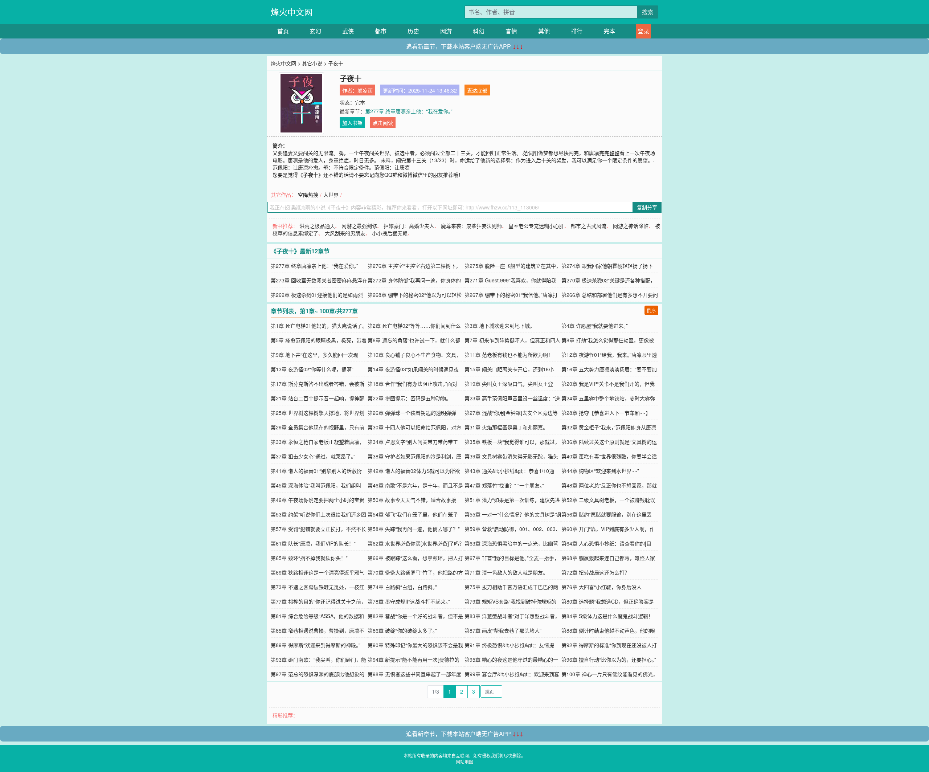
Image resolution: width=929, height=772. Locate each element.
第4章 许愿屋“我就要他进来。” (594, 325)
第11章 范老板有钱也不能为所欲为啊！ (508, 354)
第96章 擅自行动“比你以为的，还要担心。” (608, 659)
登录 (643, 31)
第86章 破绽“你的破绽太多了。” (402, 630)
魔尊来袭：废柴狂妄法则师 (471, 225)
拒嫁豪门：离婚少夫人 (409, 225)
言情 (511, 31)
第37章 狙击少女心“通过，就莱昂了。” (313, 456)
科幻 (478, 31)
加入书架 (352, 122)
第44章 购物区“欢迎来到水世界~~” (600, 470)
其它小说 (312, 63)
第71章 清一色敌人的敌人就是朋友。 (506, 572)
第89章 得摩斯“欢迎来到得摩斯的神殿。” (315, 645)
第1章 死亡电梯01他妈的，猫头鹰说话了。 (319, 325)
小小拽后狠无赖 (390, 233)
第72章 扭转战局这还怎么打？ (595, 572)
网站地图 (464, 762)
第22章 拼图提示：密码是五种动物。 (409, 398)
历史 (413, 31)
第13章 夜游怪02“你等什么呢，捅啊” (312, 369)
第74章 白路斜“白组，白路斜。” (402, 587)
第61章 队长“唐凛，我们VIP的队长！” (313, 543)
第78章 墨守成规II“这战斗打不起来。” (409, 601)
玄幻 (315, 31)
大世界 (331, 194)
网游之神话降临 (630, 225)
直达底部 (477, 90)
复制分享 (647, 207)
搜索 (648, 12)
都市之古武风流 (588, 225)
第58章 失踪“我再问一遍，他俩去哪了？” (414, 528)
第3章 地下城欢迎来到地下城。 (499, 325)
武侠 (348, 31)
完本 (609, 31)
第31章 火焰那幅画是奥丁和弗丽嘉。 (506, 427)
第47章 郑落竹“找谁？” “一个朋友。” (504, 485)
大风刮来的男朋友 (345, 233)
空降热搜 (308, 194)
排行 (576, 31)
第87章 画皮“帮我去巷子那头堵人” (502, 630)
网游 (446, 31)
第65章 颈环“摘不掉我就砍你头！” (309, 557)
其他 (544, 31)
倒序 (651, 310)
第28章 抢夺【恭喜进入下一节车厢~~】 (606, 412)
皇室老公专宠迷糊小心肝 (536, 225)
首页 (283, 31)
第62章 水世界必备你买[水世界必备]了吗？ (416, 543)
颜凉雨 (365, 90)
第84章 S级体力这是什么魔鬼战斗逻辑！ (607, 616)
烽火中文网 (291, 12)
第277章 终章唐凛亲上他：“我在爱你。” (409, 111)
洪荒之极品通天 (317, 225)
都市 (380, 31)
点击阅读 (383, 122)
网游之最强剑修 (359, 225)
